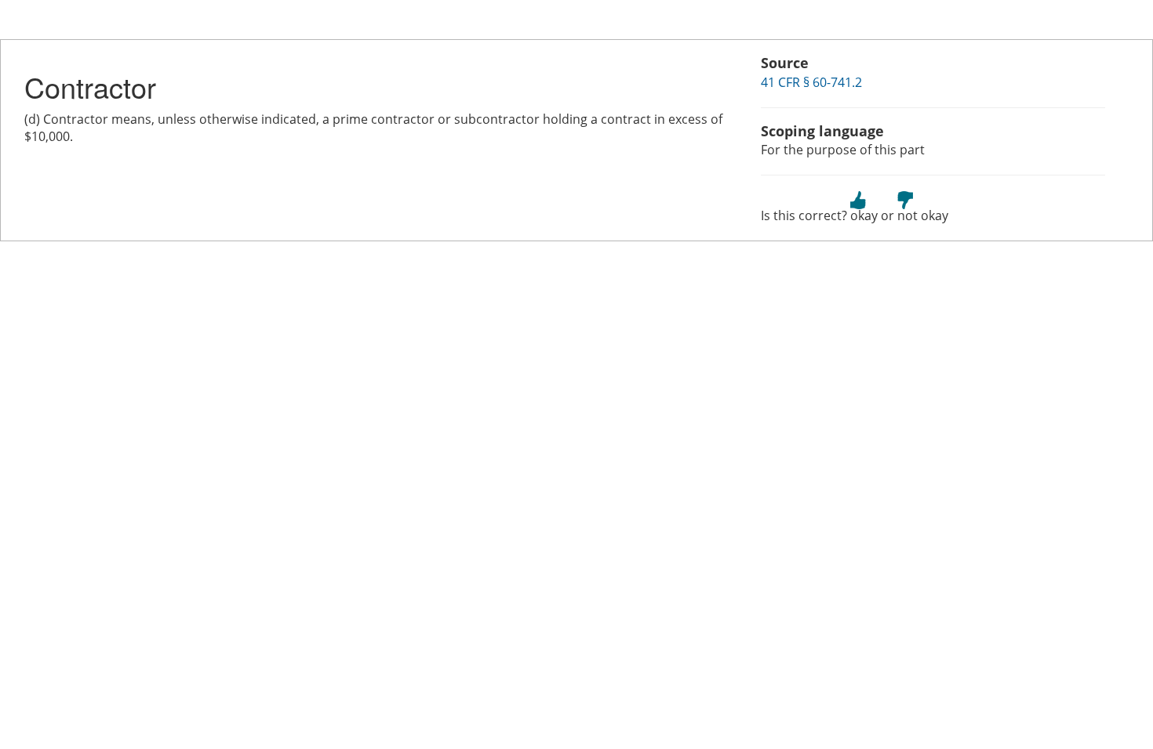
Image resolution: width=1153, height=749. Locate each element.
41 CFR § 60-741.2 (811, 82)
